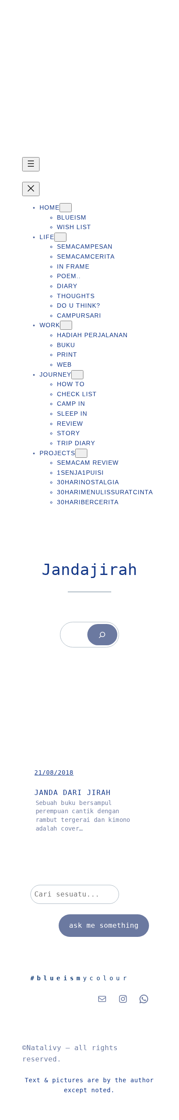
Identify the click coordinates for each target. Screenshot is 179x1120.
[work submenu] (66, 325)
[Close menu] (31, 189)
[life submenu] (60, 237)
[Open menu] (31, 164)
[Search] (102, 634)
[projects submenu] (81, 453)
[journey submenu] (77, 374)
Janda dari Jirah (72, 792)
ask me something (104, 925)
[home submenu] (66, 207)
